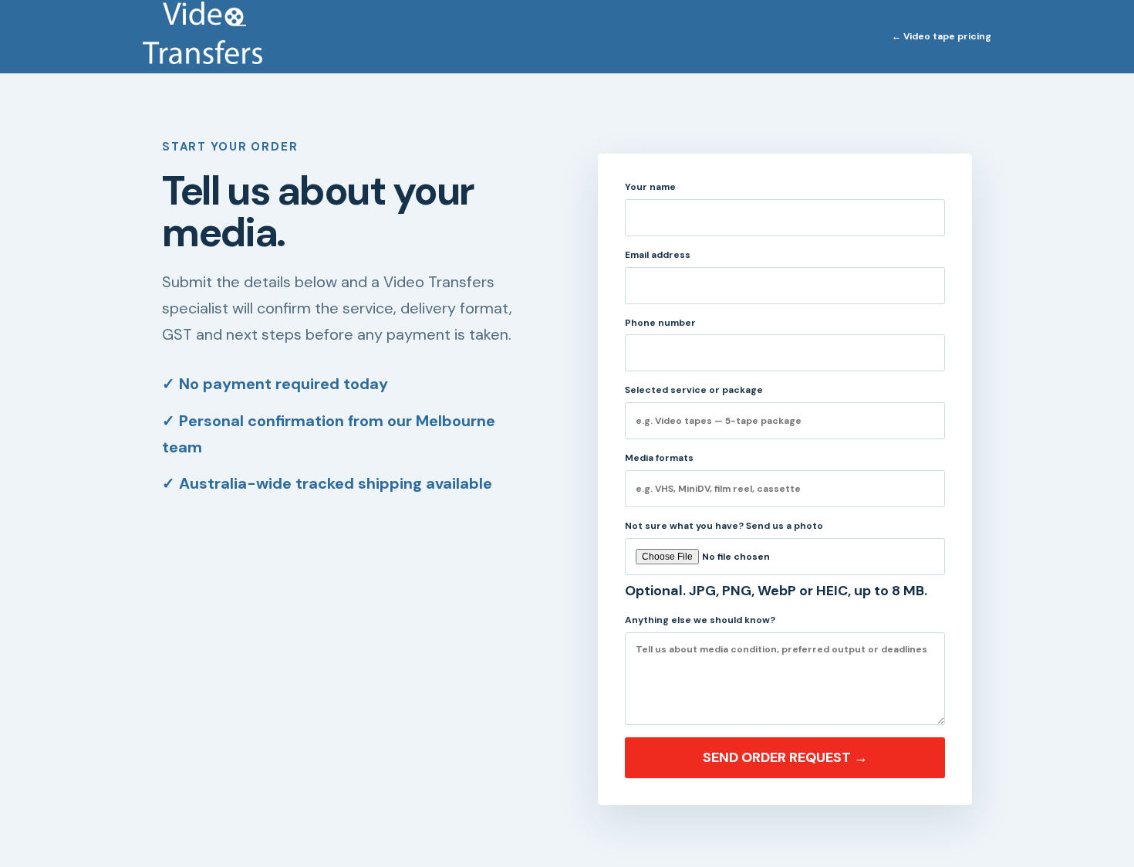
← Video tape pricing (941, 36)
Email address (657, 255)
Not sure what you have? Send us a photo (776, 560)
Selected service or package (694, 390)
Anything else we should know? (700, 620)
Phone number (660, 323)
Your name (650, 187)
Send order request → (785, 757)
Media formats (659, 458)
